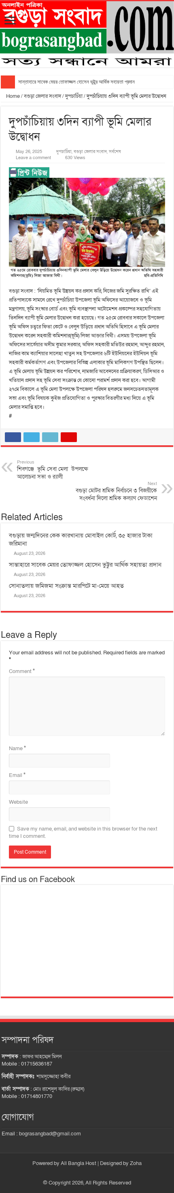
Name (17, 748)
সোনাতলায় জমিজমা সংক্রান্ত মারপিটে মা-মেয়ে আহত (66, 586)
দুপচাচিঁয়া (74, 96)
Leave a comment (33, 158)
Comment (22, 671)
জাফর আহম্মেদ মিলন (42, 1056)
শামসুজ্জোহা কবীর (53, 1076)
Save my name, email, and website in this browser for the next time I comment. (83, 832)
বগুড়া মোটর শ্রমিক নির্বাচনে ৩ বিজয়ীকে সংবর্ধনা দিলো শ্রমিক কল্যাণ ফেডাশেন (116, 491)
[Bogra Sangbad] (87, 34)
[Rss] (83, 1173)
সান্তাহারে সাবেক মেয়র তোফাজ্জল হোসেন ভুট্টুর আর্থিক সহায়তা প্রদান (76, 82)
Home (12, 96)
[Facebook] (91, 1173)
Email (17, 775)
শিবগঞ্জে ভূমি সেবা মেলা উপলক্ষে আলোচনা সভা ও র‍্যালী (52, 470)
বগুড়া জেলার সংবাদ (42, 96)
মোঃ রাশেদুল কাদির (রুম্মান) (58, 1089)
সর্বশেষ (115, 152)
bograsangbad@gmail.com (50, 1133)
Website (18, 802)
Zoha (136, 1163)
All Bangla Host (78, 1163)
